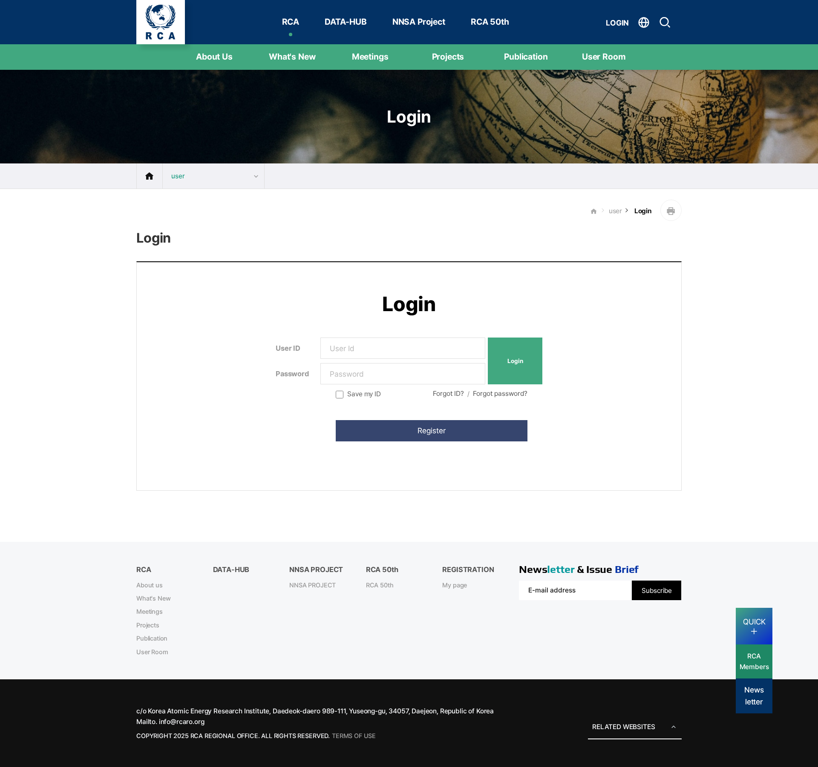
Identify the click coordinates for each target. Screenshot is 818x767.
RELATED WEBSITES (623, 727)
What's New (292, 57)
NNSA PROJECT (312, 585)
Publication (525, 57)
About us (149, 585)
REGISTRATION (468, 569)
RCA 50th (490, 22)
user (615, 211)
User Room (604, 57)
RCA (291, 22)
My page (454, 585)
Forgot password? (500, 393)
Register (432, 430)
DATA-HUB (346, 22)
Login (642, 211)
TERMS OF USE (354, 736)
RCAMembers (754, 661)
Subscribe (657, 591)
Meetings (370, 57)
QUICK (754, 621)
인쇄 (671, 210)
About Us (214, 57)
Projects (448, 57)
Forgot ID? (448, 393)
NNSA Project (418, 22)
